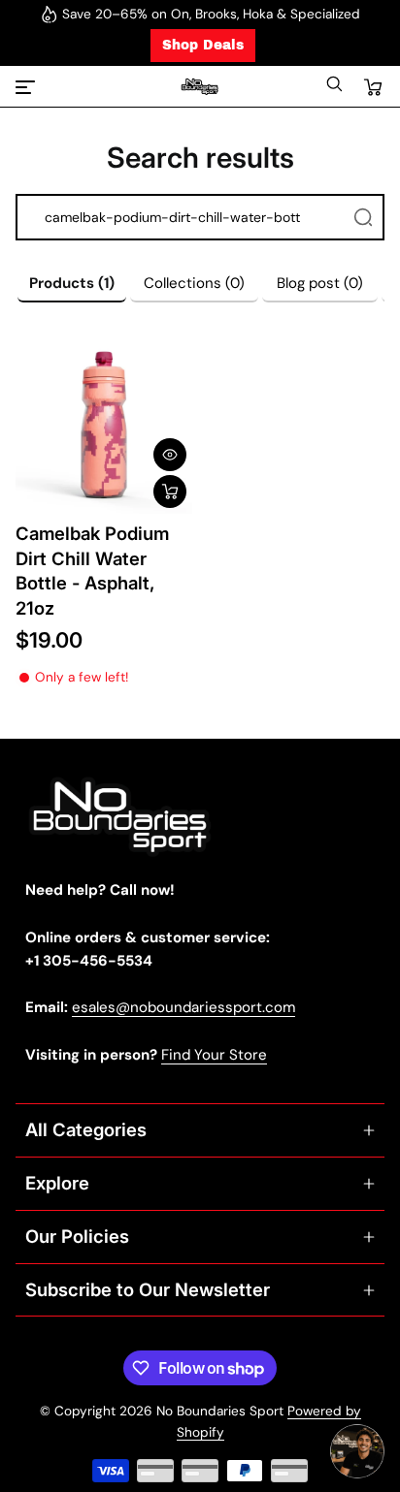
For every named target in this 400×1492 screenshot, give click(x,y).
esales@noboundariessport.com (183, 1007)
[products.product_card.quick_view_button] (169, 454)
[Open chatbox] (357, 1451)
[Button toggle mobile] (27, 87)
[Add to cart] (169, 491)
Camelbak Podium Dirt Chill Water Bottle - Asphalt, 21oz (92, 571)
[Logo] (200, 87)
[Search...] (363, 217)
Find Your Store (214, 1054)
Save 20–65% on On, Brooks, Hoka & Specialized (211, 14)
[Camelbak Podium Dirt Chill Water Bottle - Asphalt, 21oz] (104, 425)
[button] (334, 89)
